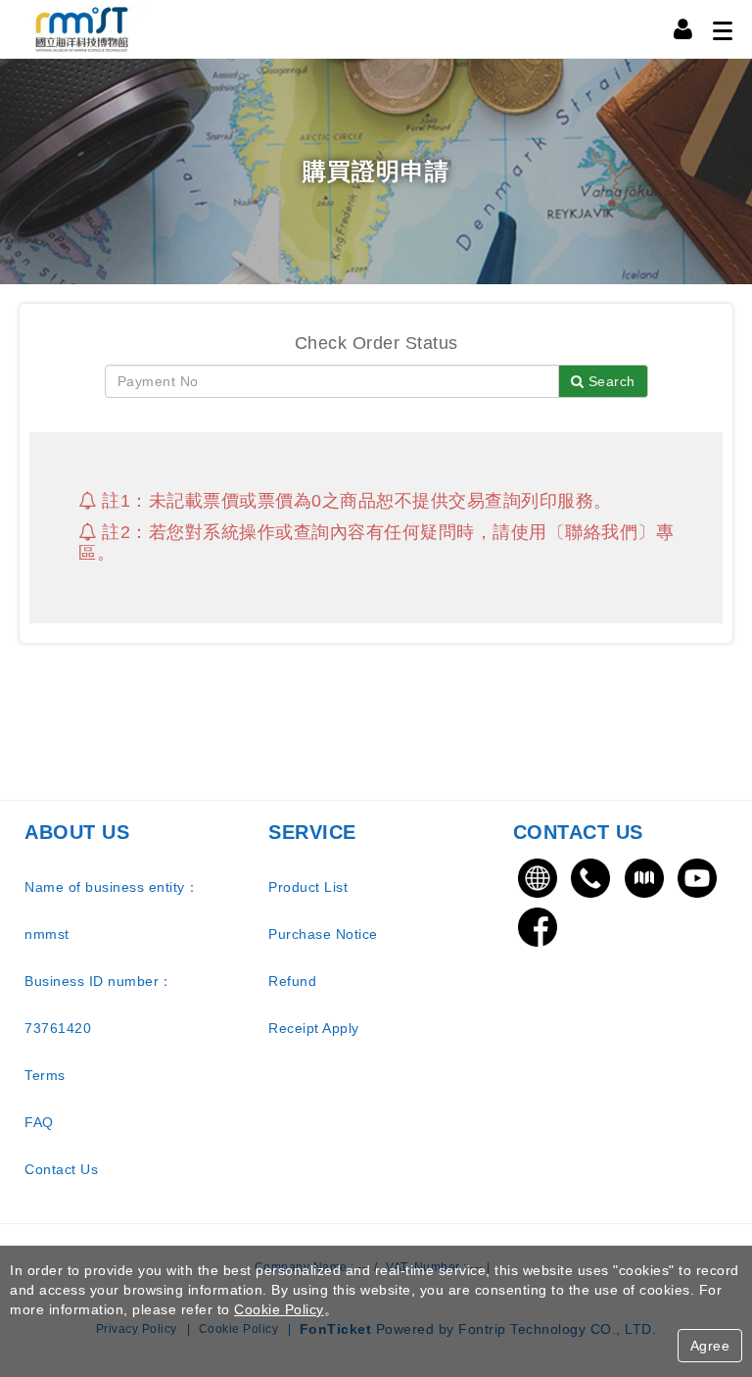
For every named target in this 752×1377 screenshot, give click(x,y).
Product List (308, 887)
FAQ (39, 1122)
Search (609, 381)
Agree (710, 1345)
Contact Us (61, 1169)
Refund (292, 981)
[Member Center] (683, 29)
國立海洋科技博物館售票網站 (83, 29)
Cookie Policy (279, 1309)
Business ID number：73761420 (98, 1004)
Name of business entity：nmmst (111, 910)
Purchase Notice (323, 934)
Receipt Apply (313, 1028)
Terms (45, 1075)
